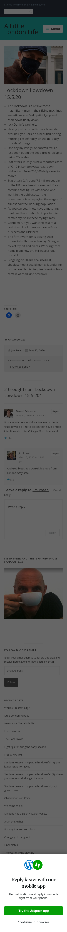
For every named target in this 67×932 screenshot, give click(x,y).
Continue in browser (33, 922)
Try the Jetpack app (33, 911)
